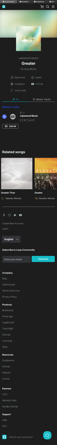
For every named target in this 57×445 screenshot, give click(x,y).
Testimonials (8, 284)
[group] (10, 126)
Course (6, 378)
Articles (6, 366)
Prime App (7, 316)
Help (4, 420)
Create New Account (12, 223)
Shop (4, 346)
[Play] (4, 116)
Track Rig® (7, 328)
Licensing (7, 340)
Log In (5, 228)
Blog (4, 278)
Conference (8, 360)
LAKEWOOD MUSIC (29, 58)
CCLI (4, 394)
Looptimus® (8, 322)
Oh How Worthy (29, 69)
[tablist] (28, 99)
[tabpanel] (28, 119)
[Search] (47, 6)
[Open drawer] (53, 6)
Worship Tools (9, 400)
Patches (6, 334)
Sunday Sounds (10, 406)
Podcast (6, 372)
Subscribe (43, 259)
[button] (5, 116)
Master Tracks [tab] (43, 99)
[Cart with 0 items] (42, 6)
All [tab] (17, 99)
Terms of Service (10, 290)
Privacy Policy (9, 296)
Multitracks (7, 310)
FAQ (4, 426)
